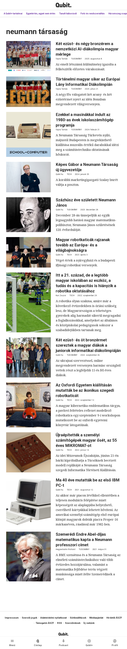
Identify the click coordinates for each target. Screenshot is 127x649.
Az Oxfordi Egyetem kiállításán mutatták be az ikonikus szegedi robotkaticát (85, 390)
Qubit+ (89, 645)
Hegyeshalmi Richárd (65, 549)
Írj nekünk (88, 623)
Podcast (63, 645)
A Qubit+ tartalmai (13, 13)
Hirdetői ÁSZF (114, 617)
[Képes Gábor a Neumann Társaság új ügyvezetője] (28, 177)
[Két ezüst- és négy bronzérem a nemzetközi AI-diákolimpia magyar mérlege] (28, 56)
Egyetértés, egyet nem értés (40, 13)
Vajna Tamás (62, 59)
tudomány (76, 59)
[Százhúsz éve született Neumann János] (28, 214)
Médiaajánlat (96, 617)
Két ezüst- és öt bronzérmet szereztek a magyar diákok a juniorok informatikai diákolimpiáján (88, 345)
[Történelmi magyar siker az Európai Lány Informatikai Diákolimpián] (28, 91)
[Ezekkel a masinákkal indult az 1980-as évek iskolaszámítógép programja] (28, 134)
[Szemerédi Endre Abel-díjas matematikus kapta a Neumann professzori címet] (28, 556)
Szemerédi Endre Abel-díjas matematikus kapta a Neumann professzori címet (84, 539)
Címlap (38, 645)
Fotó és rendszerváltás (93, 13)
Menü (12, 645)
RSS (59, 623)
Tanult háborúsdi (68, 13)
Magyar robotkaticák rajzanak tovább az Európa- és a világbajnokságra (83, 245)
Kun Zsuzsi (61, 295)
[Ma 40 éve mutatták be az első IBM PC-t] (28, 502)
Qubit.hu (59, 174)
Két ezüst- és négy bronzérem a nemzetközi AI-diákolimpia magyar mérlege (87, 49)
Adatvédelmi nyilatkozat (53, 617)
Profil (115, 645)
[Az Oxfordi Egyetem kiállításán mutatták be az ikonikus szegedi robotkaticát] (28, 404)
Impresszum (12, 617)
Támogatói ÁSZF (45, 623)
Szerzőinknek (72, 623)
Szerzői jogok (29, 617)
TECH (69, 174)
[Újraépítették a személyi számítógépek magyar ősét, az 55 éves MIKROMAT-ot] (28, 452)
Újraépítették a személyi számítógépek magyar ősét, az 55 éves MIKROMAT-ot (86, 440)
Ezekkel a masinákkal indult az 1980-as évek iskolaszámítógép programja (85, 119)
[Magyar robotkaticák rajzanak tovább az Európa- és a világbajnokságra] (28, 252)
